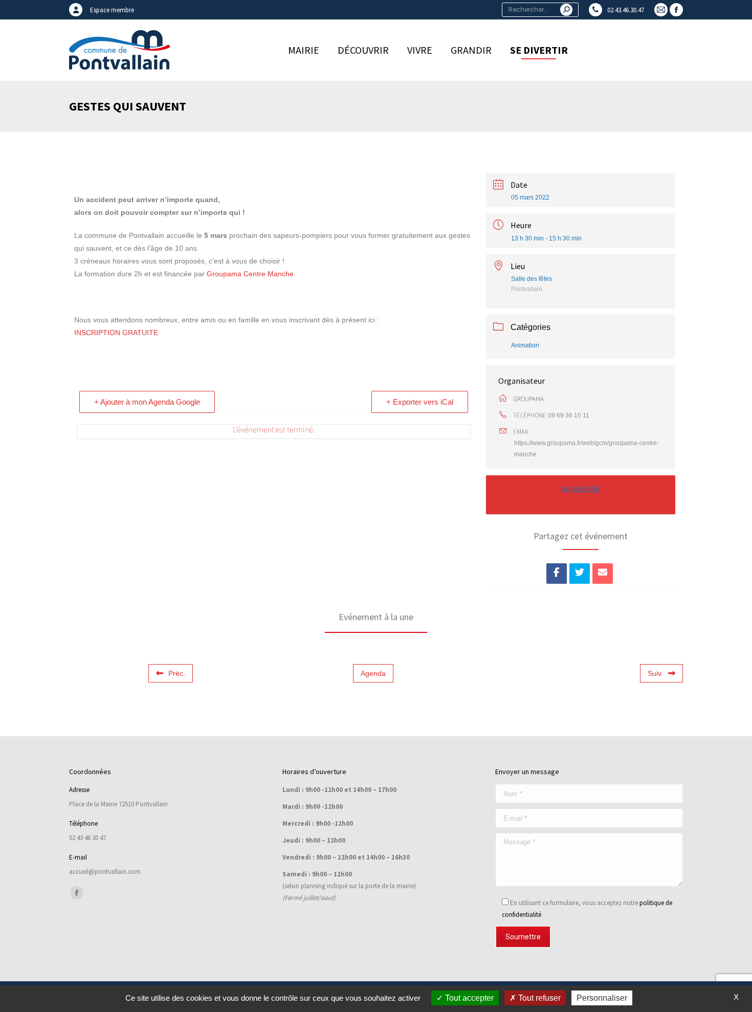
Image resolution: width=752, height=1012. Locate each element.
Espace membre (112, 10)
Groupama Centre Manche (250, 274)
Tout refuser (538, 998)
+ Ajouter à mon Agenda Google (147, 402)
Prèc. (176, 673)
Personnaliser (602, 998)
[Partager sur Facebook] (556, 573)
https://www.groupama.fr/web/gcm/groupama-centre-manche (586, 448)
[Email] (602, 573)
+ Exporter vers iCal (419, 402)
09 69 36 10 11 (568, 415)
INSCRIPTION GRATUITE (116, 332)
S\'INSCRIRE (581, 489)
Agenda (373, 673)
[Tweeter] (579, 573)
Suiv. (655, 673)
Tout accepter (468, 998)
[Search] (566, 10)
